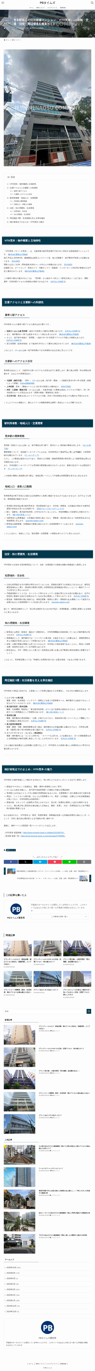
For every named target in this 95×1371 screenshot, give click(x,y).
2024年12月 (13, 1306)
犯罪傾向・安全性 (20, 211)
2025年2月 (13, 1295)
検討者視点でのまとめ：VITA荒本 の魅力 (27, 222)
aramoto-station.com (34, 521)
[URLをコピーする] (84, 862)
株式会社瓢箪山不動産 (18, 254)
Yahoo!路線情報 (27, 383)
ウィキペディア (31, 455)
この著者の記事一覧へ (59, 916)
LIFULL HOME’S (58, 282)
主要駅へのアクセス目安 (23, 194)
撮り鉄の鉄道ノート (21, 515)
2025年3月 (13, 1289)
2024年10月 (13, 1312)
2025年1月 (13, 1300)
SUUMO (15, 261)
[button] (11, 862)
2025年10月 (14, 1268)
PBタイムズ (47, 2)
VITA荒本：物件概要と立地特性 (23, 184)
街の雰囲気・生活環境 (22, 214)
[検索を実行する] (89, 1011)
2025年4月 (13, 1284)
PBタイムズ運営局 (16, 918)
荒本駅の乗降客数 (20, 201)
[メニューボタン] (3, 3)
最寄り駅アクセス (20, 191)
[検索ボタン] (92, 3)
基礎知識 (63, 1364)
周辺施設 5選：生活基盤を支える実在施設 (27, 218)
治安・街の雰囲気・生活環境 (22, 208)
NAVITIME (66, 387)
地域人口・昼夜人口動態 (23, 204)
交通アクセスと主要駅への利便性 (24, 188)
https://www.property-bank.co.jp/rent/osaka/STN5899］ (43, 836)
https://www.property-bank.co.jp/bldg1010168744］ (44, 833)
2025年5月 (12, 1278)
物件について (10, 28)
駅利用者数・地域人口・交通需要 (24, 198)
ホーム (31, 1364)
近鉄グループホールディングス (50, 509)
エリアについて (52, 1364)
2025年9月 (13, 1273)
